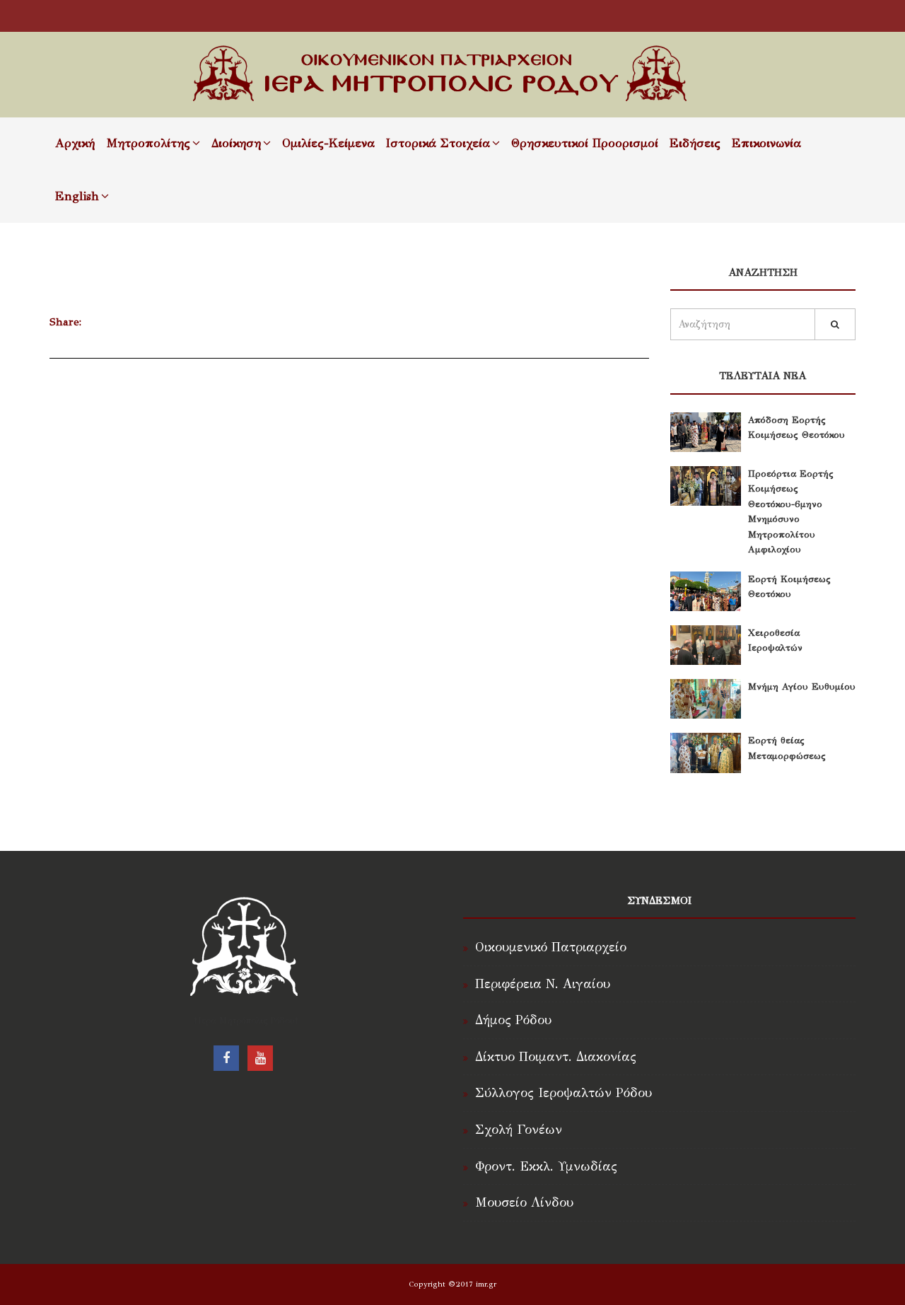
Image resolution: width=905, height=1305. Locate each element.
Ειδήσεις (695, 143)
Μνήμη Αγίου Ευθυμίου (802, 686)
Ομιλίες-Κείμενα (328, 143)
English (77, 196)
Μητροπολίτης (148, 143)
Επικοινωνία (766, 143)
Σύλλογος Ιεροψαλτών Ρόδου (563, 1093)
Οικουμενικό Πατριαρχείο (550, 947)
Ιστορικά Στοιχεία (438, 143)
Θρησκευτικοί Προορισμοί (584, 143)
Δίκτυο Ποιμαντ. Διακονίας (555, 1057)
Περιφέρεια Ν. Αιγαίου (542, 984)
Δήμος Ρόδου (513, 1020)
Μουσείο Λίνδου (524, 1202)
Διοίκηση (236, 143)
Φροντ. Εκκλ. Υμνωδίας (546, 1166)
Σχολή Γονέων (518, 1129)
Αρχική (75, 143)
